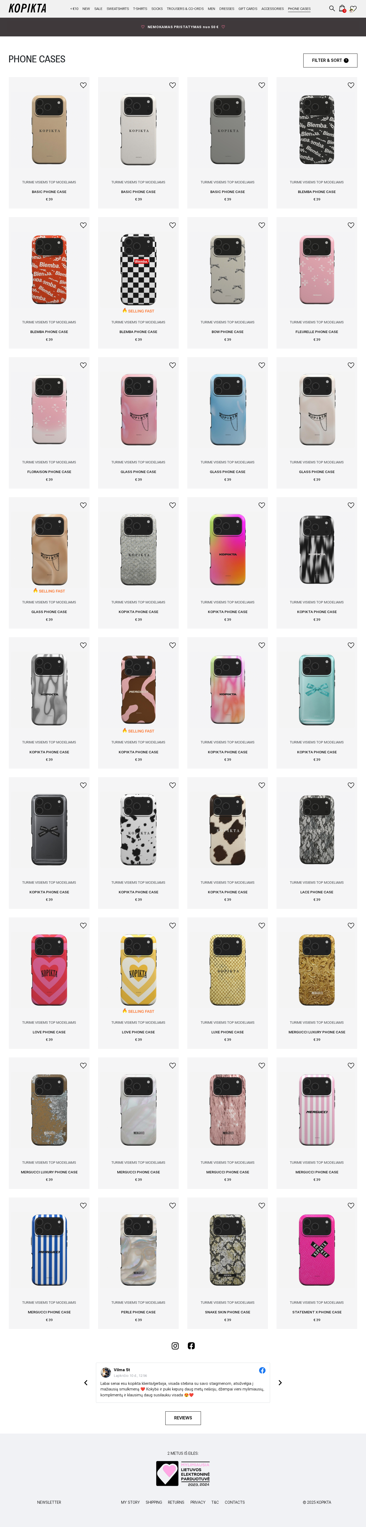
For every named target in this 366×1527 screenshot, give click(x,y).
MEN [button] (211, 9)
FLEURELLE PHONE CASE (317, 332)
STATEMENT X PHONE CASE (317, 1312)
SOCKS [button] (157, 9)
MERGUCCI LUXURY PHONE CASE (317, 1032)
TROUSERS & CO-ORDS (185, 9)
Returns (176, 1502)
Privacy (198, 1502)
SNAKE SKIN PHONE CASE (227, 1312)
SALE (98, 9)
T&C (215, 1502)
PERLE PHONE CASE (138, 1312)
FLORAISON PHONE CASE (49, 472)
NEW (86, 9)
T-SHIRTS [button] (140, 9)
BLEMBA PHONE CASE (317, 192)
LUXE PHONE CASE (227, 1032)
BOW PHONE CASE (228, 332)
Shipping (154, 1502)
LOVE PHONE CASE (49, 1032)
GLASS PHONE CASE (138, 472)
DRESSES (226, 9)
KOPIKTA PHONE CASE (138, 612)
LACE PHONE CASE (316, 892)
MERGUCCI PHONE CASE (138, 1172)
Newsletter (49, 1502)
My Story (130, 1502)
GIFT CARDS (247, 9)
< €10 (74, 9)
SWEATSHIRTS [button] (118, 9)
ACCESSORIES (273, 9)
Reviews (183, 1417)
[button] (332, 8)
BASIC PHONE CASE (49, 192)
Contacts (235, 1502)
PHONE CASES (299, 9)
